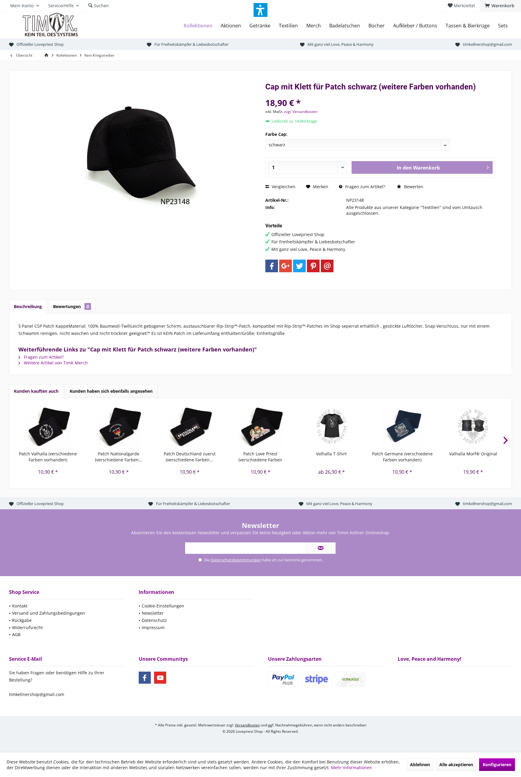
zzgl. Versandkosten (300, 111)
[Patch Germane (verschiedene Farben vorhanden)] (402, 427)
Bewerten (413, 186)
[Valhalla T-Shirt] (331, 427)
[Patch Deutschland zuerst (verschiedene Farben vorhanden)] (189, 427)
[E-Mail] (327, 266)
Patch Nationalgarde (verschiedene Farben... (118, 457)
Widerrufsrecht (27, 627)
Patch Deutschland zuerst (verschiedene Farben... (190, 457)
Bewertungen (71, 306)
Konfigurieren (497, 764)
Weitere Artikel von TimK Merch (55, 363)
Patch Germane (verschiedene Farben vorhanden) (402, 457)
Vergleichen (282, 186)
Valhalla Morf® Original (473, 454)
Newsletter (153, 613)
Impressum (153, 627)
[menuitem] (500, 5)
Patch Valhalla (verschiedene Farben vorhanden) (48, 457)
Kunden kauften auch (36, 391)
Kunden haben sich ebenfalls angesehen (111, 391)
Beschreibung (28, 306)
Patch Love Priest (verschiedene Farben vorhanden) (260, 457)
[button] (260, 10)
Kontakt (19, 606)
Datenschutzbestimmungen (236, 560)
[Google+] (285, 266)
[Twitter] (299, 266)
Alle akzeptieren (456, 764)
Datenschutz (154, 620)
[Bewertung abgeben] (380, 94)
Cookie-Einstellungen (163, 606)
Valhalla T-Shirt (331, 454)
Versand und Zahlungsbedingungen (48, 613)
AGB (16, 634)
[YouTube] (160, 678)
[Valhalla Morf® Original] (473, 427)
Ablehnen (420, 764)
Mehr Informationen (351, 767)
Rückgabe (22, 620)
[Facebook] (271, 266)
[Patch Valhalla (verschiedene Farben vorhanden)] (48, 427)
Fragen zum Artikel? (364, 186)
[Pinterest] (313, 266)
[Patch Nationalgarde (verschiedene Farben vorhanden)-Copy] (119, 427)
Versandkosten (247, 725)
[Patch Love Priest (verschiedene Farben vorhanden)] (260, 427)
